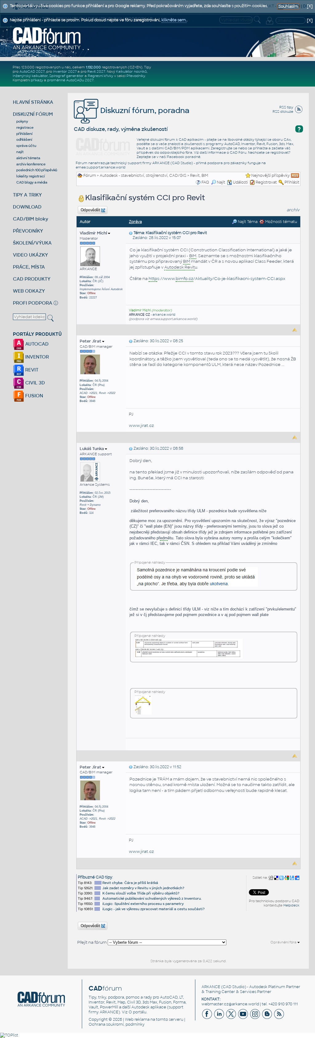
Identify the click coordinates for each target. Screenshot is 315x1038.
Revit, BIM (199, 175)
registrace (25, 127)
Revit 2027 (96, 71)
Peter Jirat (91, 341)
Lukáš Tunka (92, 448)
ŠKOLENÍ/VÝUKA (32, 243)
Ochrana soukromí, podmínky (117, 1024)
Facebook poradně (183, 157)
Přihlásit (292, 182)
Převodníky (135, 76)
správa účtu (26, 146)
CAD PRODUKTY (31, 279)
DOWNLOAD (27, 207)
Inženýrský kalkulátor (30, 76)
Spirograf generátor (66, 76)
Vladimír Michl (94, 233)
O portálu (137, 1012)
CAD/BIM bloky (30, 219)
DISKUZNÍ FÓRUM (33, 114)
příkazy (37, 80)
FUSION (33, 396)
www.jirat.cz (141, 425)
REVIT (31, 370)
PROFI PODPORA (32, 303)
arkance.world (164, 315)
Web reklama (137, 1019)
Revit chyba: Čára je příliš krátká (130, 883)
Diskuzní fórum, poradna (143, 110)
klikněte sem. (174, 20)
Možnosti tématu (280, 221)
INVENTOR (36, 357)
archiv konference (31, 164)
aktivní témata (28, 158)
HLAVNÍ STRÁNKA (33, 102)
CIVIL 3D (34, 383)
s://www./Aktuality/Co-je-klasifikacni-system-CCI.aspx (217, 278)
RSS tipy (286, 107)
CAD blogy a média (31, 182)
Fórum (89, 175)
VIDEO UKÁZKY (30, 255)
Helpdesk (291, 905)
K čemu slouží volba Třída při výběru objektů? (140, 893)
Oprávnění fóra (283, 942)
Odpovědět (90, 210)
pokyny (22, 121)
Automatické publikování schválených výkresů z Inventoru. (152, 898)
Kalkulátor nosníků (131, 71)
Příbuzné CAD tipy (95, 877)
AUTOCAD (36, 344)
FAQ (205, 182)
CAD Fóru (238, 152)
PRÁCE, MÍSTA (29, 267)
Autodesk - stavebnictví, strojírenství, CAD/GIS (143, 175)
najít (20, 152)
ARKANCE (210, 986)
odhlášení (24, 139)
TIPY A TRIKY (27, 195)
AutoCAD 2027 (32, 71)
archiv (293, 210)
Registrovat (266, 182)
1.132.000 (93, 67)
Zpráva (135, 221)
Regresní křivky (100, 76)
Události (240, 182)
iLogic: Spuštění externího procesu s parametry (143, 904)
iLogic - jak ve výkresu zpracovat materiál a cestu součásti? (153, 909)
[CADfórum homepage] (47, 38)
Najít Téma (247, 221)
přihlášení (24, 134)
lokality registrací (30, 176)
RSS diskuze (283, 111)
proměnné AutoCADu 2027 (70, 80)
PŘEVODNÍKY (28, 231)
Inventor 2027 (65, 71)
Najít (221, 182)
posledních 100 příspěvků (36, 170)
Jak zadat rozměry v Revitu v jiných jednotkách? (143, 888)
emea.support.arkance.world (101, 167)
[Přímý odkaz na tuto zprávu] (131, 232)
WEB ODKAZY (29, 291)
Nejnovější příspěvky (270, 175)
